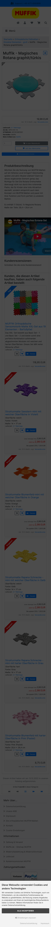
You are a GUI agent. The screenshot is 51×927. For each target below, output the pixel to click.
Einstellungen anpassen (26, 918)
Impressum (45, 923)
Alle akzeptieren (25, 911)
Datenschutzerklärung (28, 923)
